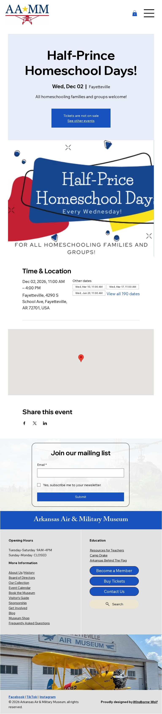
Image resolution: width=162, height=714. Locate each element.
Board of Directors (22, 578)
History (29, 573)
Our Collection (19, 583)
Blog (12, 613)
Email (42, 465)
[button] (134, 13)
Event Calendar (20, 588)
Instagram (48, 697)
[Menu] (149, 13)
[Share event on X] (35, 423)
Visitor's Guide (19, 598)
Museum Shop (19, 618)
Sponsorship (18, 603)
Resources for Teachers (107, 550)
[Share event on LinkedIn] (45, 423)
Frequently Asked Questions (29, 623)
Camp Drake (99, 555)
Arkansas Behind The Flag (108, 560)
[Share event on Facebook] (24, 423)
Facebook (16, 697)
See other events (81, 121)
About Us (15, 573)
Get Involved (18, 608)
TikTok (31, 697)
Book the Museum (22, 593)
